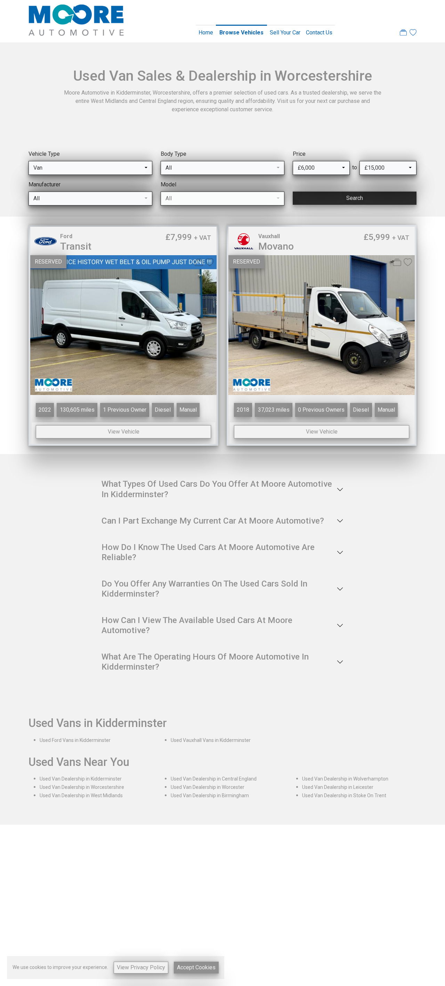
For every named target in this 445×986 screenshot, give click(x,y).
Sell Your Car (285, 32)
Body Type (173, 154)
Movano (276, 246)
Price (299, 154)
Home (206, 32)
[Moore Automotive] (76, 20)
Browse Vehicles (241, 32)
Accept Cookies (196, 967)
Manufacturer (44, 184)
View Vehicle (123, 431)
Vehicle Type (44, 154)
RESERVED (48, 261)
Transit (75, 246)
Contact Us (319, 32)
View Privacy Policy (141, 967)
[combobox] (90, 168)
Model (168, 184)
